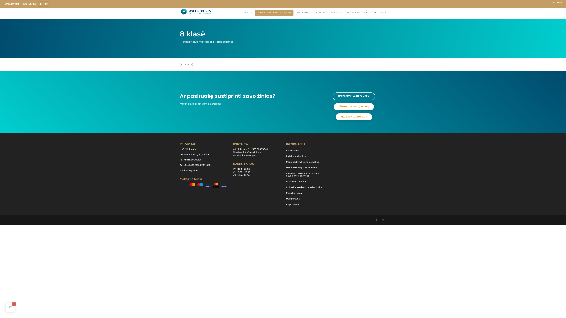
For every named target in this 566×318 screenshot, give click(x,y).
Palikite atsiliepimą (296, 156)
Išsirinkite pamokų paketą (354, 106)
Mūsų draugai (293, 198)
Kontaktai (336, 13)
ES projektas (292, 204)
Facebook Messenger (244, 155)
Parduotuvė (353, 13)
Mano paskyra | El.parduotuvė (301, 167)
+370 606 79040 (11, 4)
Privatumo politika (296, 181)
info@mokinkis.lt (252, 152)
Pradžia (248, 13)
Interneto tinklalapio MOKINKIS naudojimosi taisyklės (302, 174)
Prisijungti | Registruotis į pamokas (274, 12)
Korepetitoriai (300, 13)
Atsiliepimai (292, 150)
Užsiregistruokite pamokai (354, 96)
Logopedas (319, 13)
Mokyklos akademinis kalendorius (304, 187)
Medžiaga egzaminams (354, 116)
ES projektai (380, 13)
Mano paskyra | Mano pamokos (302, 162)
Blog (365, 13)
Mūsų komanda (294, 193)
